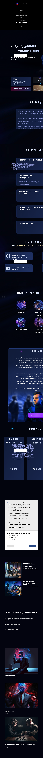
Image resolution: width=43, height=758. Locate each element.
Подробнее (20, 55)
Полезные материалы (21, 20)
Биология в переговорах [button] (10, 675)
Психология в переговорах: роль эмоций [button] (13, 710)
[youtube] (21, 27)
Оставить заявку (20, 261)
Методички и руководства (21, 22)
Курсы (21, 12)
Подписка (21, 17)
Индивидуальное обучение (21, 15)
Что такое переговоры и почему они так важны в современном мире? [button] (20, 744)
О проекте (21, 10)
